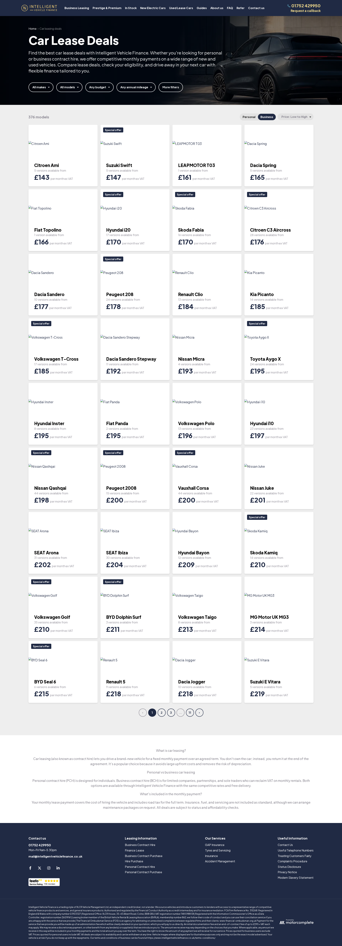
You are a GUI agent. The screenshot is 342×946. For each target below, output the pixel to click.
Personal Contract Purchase (143, 872)
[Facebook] (30, 869)
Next (199, 713)
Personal (249, 117)
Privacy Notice (287, 872)
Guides (202, 8)
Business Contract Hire (140, 845)
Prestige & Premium (107, 8)
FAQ (230, 8)
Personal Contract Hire (140, 867)
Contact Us (285, 845)
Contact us (256, 8)
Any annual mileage (134, 87)
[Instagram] (48, 869)
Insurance (211, 856)
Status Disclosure (289, 867)
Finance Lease (134, 850)
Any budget (97, 87)
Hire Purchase (134, 861)
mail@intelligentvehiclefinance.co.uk (55, 856)
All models (67, 87)
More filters (170, 87)
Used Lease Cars (181, 8)
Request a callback (306, 11)
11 (190, 712)
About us (216, 8)
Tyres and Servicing (217, 850)
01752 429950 (39, 845)
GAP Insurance (214, 845)
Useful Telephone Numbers (296, 850)
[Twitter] (39, 869)
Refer (241, 8)
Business (266, 117)
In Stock (131, 8)
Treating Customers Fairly (294, 856)
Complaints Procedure (292, 861)
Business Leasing (76, 8)
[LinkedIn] (58, 869)
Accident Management (220, 861)
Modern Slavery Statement (296, 877)
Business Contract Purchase (143, 856)
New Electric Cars (153, 8)
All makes (39, 87)
